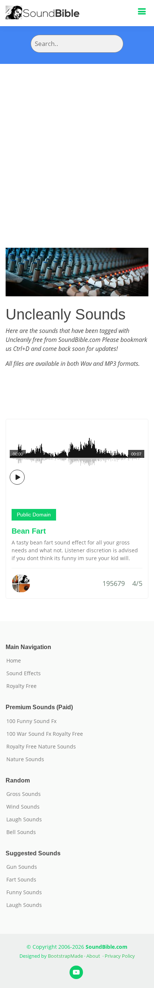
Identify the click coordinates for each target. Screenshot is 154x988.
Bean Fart (29, 531)
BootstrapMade (65, 956)
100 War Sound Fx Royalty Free (44, 734)
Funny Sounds (24, 892)
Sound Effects (23, 673)
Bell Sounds (21, 832)
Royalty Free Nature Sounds (41, 746)
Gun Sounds (21, 867)
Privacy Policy (120, 956)
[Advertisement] (77, 145)
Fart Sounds (21, 879)
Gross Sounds (23, 794)
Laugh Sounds (24, 819)
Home (13, 660)
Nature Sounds (25, 759)
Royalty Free (21, 686)
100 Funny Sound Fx (31, 721)
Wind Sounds (23, 806)
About (93, 956)
